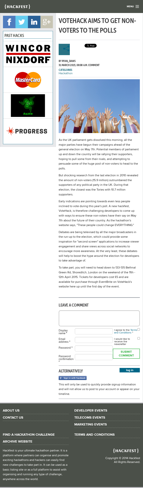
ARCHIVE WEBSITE (17, 441)
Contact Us (13, 418)
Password (65, 347)
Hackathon (66, 73)
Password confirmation (66, 359)
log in (129, 370)
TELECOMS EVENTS (89, 418)
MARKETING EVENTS (90, 424)
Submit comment (126, 353)
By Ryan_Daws (67, 61)
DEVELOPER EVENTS (90, 410)
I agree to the (125, 331)
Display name (63, 332)
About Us (11, 410)
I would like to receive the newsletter (122, 341)
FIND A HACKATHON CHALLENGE (29, 435)
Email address (64, 340)
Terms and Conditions (125, 331)
